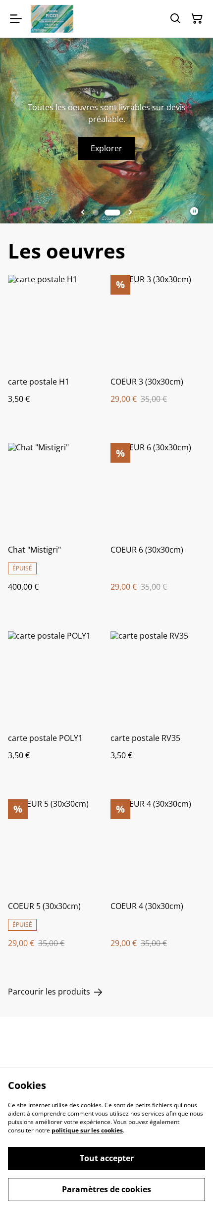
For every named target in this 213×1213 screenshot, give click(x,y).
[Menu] (16, 19)
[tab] (96, 212)
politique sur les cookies (87, 1130)
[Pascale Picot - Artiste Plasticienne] (52, 19)
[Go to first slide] (130, 212)
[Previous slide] (83, 212)
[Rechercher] (175, 19)
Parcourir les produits (49, 991)
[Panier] (197, 19)
